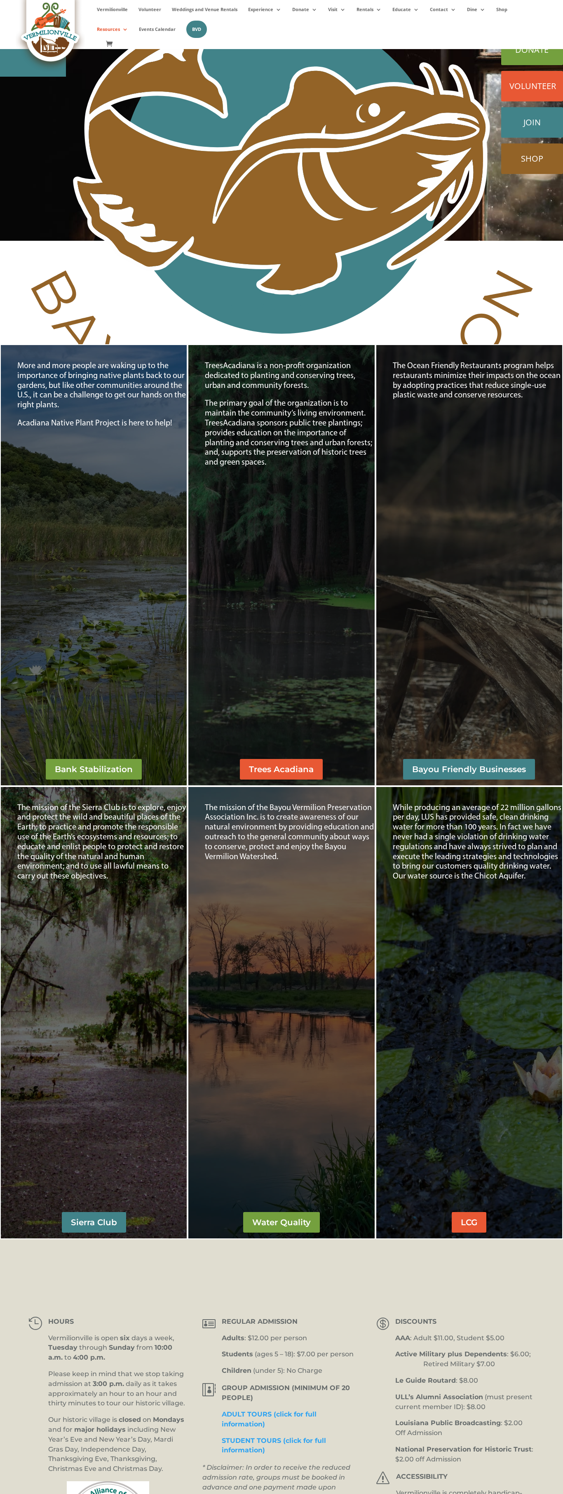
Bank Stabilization (94, 769)
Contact (439, 9)
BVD (196, 29)
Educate (401, 9)
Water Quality (281, 1222)
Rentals (365, 9)
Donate (300, 9)
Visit (333, 9)
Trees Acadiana (281, 769)
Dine (472, 9)
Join (532, 122)
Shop (501, 9)
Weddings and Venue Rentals (204, 9)
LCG (469, 1222)
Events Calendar (157, 29)
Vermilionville (112, 9)
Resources (108, 29)
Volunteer (149, 9)
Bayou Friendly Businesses (469, 769)
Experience (260, 9)
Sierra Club (94, 1222)
